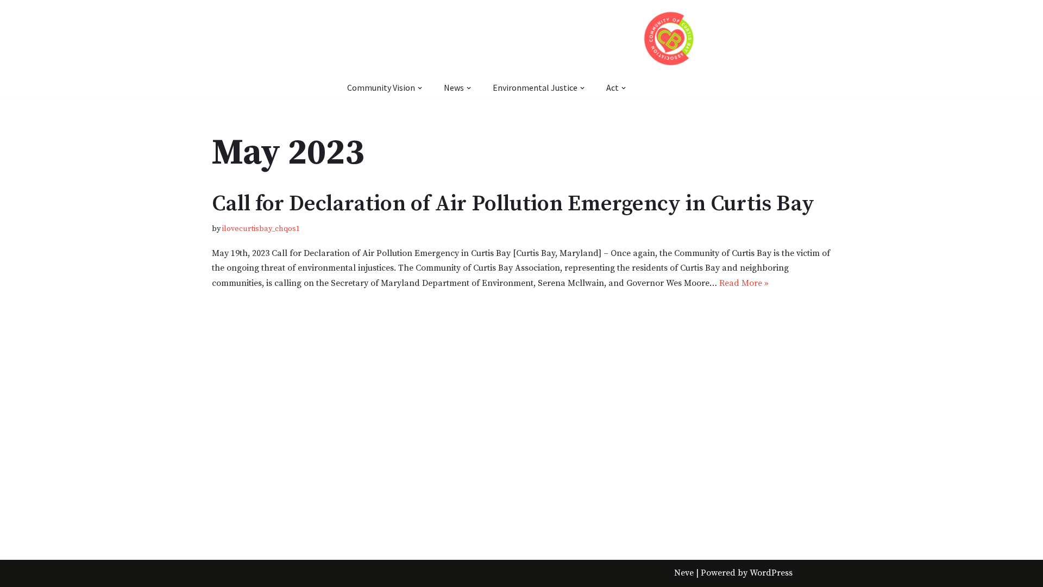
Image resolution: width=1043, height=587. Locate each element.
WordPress (771, 572)
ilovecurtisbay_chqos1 (261, 229)
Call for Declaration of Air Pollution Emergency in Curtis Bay (513, 203)
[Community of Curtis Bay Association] (669, 38)
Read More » (744, 283)
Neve (684, 572)
